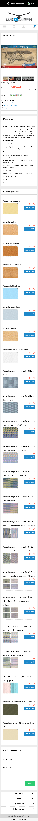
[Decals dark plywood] (11, 251)
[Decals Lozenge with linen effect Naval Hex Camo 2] (11, 407)
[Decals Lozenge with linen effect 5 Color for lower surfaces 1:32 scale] (11, 457)
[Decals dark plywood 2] (11, 272)
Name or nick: (7, 759)
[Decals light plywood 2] (11, 336)
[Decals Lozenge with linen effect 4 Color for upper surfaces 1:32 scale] (11, 483)
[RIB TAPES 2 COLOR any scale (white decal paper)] (11, 688)
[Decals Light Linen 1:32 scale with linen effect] (11, 734)
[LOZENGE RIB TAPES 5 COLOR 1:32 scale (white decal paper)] (11, 637)
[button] (5, 27)
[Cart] (33, 27)
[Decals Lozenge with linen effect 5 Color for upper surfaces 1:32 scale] (11, 432)
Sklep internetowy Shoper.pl (19, 819)
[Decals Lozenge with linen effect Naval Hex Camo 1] (11, 382)
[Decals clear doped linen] (11, 208)
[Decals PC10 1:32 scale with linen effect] (11, 709)
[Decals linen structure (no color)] (11, 357)
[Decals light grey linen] (11, 314)
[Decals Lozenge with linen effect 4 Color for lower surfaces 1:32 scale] (11, 508)
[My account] (23, 27)
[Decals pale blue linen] (11, 293)
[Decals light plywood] (11, 229)
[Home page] (19, 15)
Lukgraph (9, 98)
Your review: (7, 767)
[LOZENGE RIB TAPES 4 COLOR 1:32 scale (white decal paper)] (11, 662)
